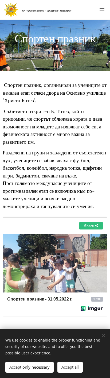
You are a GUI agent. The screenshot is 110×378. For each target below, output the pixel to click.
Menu (102, 10)
